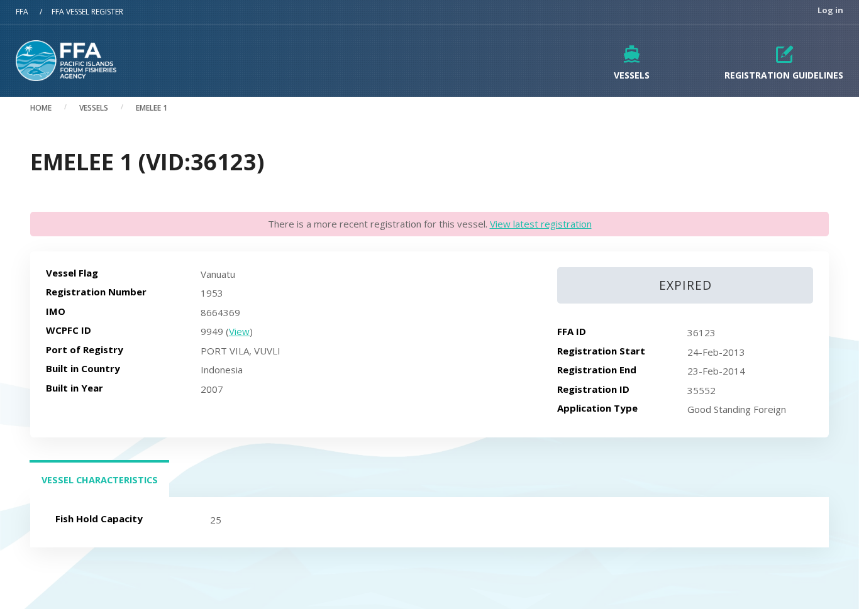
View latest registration (541, 223)
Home (41, 107)
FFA (22, 11)
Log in (830, 10)
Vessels (632, 75)
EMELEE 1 (151, 107)
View (239, 331)
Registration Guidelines (783, 75)
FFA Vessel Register (87, 11)
